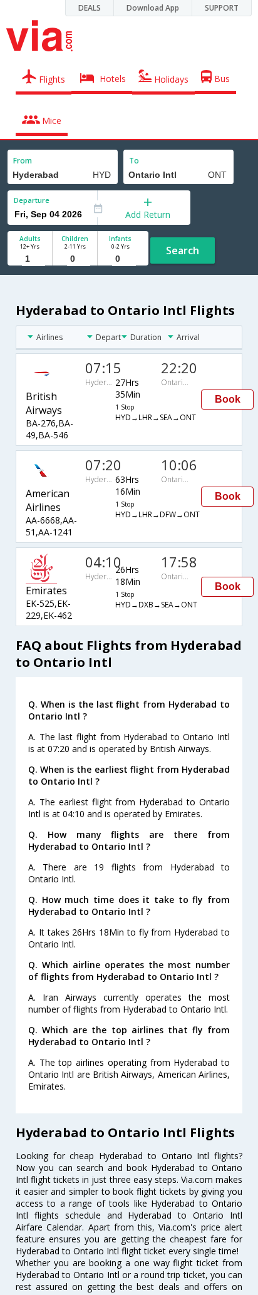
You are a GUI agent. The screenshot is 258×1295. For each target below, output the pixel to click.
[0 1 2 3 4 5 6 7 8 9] (75, 259)
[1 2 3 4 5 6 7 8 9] (30, 259)
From (22, 160)
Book (227, 399)
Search (182, 250)
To (134, 160)
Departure (31, 200)
